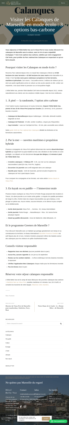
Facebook (21, 406)
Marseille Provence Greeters (48, 233)
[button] (63, 3)
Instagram (25, 406)
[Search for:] (35, 323)
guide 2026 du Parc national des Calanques (24, 130)
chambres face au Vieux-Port (16, 282)
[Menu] (3, 3)
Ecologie (37, 35)
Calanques (31, 35)
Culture (8, 343)
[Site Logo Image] (13, 3)
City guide (8, 339)
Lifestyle (8, 354)
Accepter (46, 418)
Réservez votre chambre (40, 285)
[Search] (60, 323)
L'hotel (7, 351)
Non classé (9, 358)
